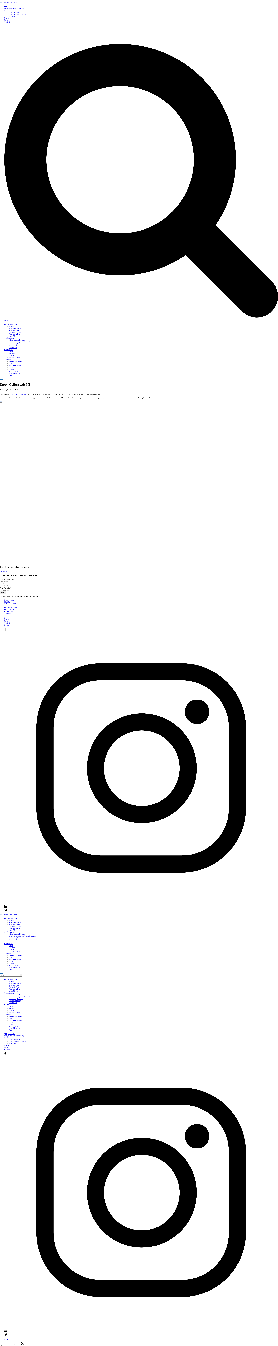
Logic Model (13, 336)
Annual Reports (14, 373)
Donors (11, 369)
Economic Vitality (15, 346)
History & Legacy (15, 332)
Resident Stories (14, 330)
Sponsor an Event (15, 357)
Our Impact (13, 348)
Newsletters (13, 16)
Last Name (7, 584)
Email (5, 588)
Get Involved (8, 350)
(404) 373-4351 (9, 6)
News (6, 10)
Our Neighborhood (10, 324)
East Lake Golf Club (18, 394)
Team (10, 363)
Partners (11, 367)
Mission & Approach (16, 361)
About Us (7, 359)
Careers (11, 375)
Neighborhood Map (15, 328)
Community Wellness (16, 344)
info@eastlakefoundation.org (14, 8)
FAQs (6, 20)
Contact (7, 22)
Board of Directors (15, 365)
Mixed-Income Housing (17, 340)
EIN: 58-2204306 (10, 604)
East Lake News (14, 12)
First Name (7, 579)
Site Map (7, 602)
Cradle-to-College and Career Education (22, 342)
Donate (6, 321)
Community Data (15, 334)
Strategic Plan (13, 371)
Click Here (3, 571)
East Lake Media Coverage (18, 14)
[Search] (21, 975)
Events (6, 18)
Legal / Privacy (9, 600)
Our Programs (9, 338)
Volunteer (12, 354)
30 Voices (12, 326)
